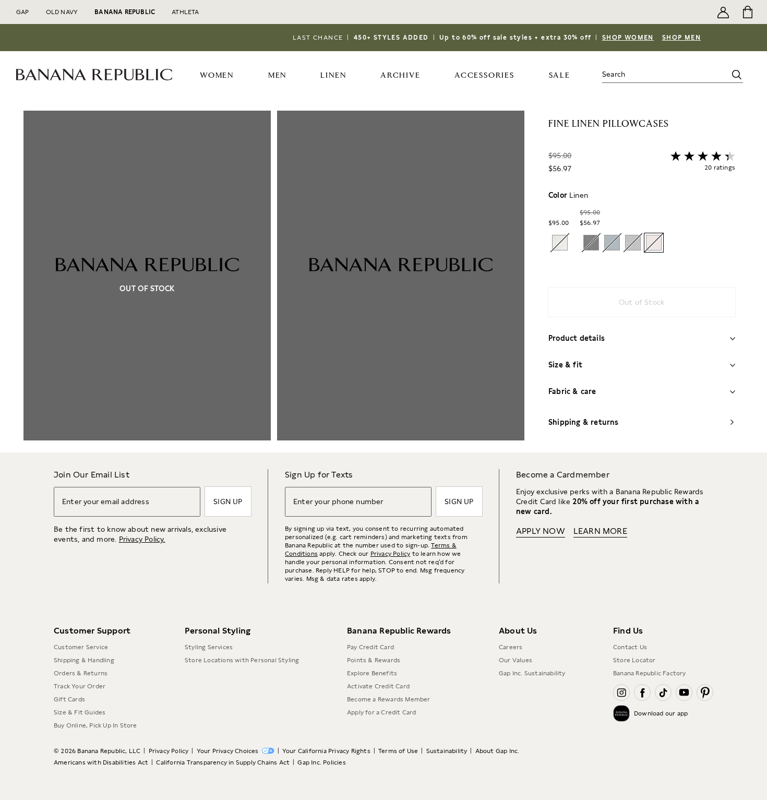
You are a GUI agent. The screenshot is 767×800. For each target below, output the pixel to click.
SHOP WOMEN (628, 37)
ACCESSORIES (484, 75)
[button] (273, 281)
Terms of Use (398, 751)
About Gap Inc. (497, 751)
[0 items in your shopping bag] (747, 12)
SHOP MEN (681, 37)
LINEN (333, 75)
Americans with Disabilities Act (101, 762)
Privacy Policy (390, 553)
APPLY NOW (540, 531)
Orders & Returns (80, 673)
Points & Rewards (373, 660)
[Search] (736, 74)
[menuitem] (217, 74)
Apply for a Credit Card (381, 712)
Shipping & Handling (84, 660)
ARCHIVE (400, 75)
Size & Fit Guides (79, 712)
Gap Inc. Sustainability (532, 673)
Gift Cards (69, 699)
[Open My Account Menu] (723, 12)
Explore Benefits (372, 673)
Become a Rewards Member (388, 699)
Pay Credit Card (370, 647)
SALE (559, 75)
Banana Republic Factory (649, 673)
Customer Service (81, 647)
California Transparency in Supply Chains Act (223, 762)
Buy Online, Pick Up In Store (95, 725)
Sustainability (447, 751)
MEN (277, 75)
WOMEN (217, 75)
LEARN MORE (600, 531)
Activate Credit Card (378, 686)
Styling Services (209, 647)
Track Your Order (79, 686)
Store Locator (634, 660)
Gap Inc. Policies (321, 762)
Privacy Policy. (142, 539)
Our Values (515, 660)
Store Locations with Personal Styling (242, 660)
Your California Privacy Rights (326, 751)
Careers (510, 647)
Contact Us (630, 647)
